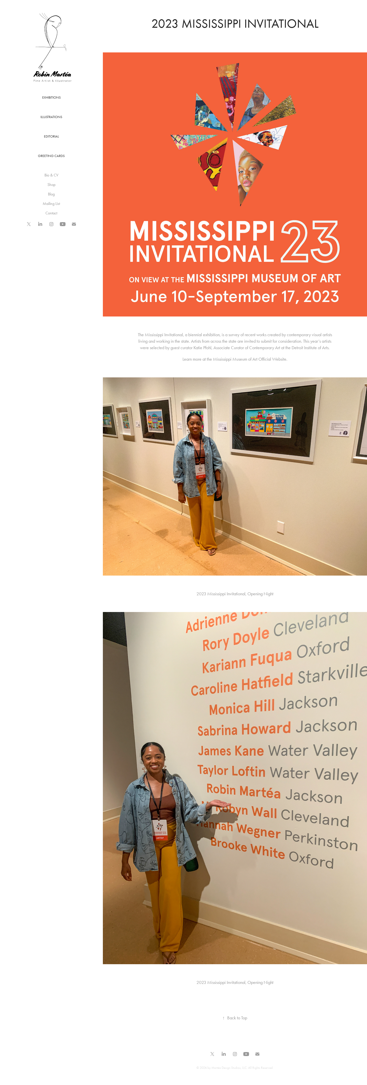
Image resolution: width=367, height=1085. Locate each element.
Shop (51, 184)
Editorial (51, 136)
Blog (51, 194)
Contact (51, 213)
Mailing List (51, 203)
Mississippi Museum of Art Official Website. (250, 359)
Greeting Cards (51, 156)
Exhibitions (51, 97)
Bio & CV (51, 175)
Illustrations (51, 117)
